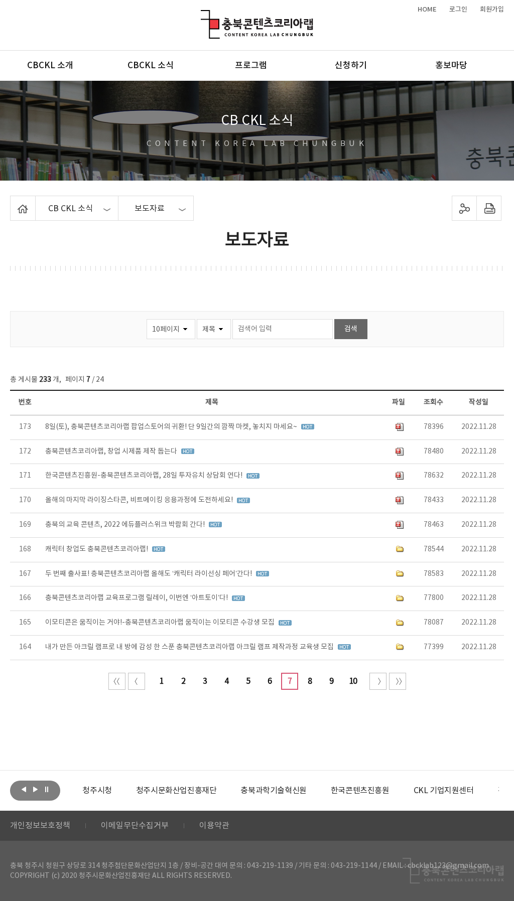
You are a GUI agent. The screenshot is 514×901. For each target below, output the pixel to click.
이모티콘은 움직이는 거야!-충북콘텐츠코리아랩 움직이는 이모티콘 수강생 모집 (160, 623)
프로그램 (251, 66)
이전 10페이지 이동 (136, 681)
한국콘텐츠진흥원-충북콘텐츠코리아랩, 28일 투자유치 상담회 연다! (144, 476)
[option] (96, 791)
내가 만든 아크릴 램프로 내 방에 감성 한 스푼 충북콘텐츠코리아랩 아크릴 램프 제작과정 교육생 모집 (190, 647)
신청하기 (351, 66)
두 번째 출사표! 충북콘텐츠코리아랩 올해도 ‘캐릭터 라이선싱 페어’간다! (149, 574)
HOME (427, 10)
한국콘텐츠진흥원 (360, 790)
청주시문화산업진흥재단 (176, 790)
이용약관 (214, 825)
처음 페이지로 (116, 681)
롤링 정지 (47, 790)
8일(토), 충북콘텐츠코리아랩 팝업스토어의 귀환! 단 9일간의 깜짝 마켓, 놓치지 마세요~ (172, 427)
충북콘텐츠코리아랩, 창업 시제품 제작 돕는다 (112, 451)
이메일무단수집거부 (135, 825)
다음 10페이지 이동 (378, 681)
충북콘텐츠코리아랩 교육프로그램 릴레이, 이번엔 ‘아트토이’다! (137, 598)
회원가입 (492, 10)
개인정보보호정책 (40, 825)
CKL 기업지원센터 (444, 790)
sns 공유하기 (464, 208)
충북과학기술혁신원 (273, 790)
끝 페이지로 (397, 681)
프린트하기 (488, 208)
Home (13, 202)
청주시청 (96, 790)
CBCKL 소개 (50, 66)
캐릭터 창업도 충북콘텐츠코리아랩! (97, 549)
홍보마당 (451, 66)
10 (352, 681)
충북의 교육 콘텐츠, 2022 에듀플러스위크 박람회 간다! (125, 525)
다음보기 (35, 790)
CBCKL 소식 (150, 66)
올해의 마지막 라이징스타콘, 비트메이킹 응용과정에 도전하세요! (139, 500)
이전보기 (24, 790)
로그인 (458, 10)
